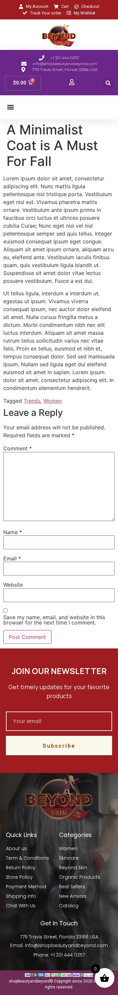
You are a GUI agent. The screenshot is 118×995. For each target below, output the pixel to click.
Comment (17, 448)
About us (16, 848)
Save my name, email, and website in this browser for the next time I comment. (54, 620)
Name (12, 532)
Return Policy (20, 867)
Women (52, 400)
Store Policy (19, 877)
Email (12, 558)
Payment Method (26, 886)
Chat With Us (20, 905)
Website (13, 584)
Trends (32, 400)
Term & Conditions (27, 858)
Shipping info (21, 896)
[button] (108, 83)
